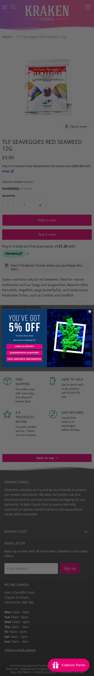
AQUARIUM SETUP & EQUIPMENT (24, 352)
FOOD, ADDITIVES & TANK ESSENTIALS (24, 359)
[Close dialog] (90, 311)
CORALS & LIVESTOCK (24, 346)
